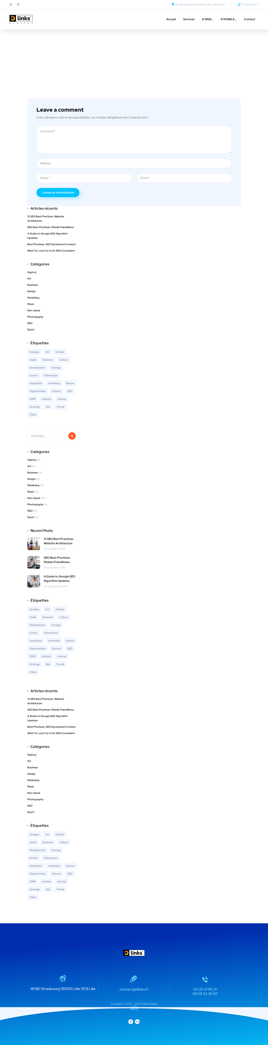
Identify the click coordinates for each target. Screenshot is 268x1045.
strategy (35, 406)
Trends (60, 406)
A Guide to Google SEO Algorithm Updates (47, 236)
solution (46, 399)
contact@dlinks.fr (134, 989)
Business (32, 285)
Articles (59, 352)
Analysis (34, 352)
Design (31, 291)
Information (51, 375)
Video (33, 414)
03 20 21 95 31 (205, 989)
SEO (29, 323)
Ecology (56, 367)
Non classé (33, 310)
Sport (30, 329)
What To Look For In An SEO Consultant (51, 250)
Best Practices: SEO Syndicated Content (51, 244)
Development (37, 367)
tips (48, 406)
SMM (33, 399)
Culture (63, 359)
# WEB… (207, 19)
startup (61, 399)
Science (56, 391)
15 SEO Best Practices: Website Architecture (45, 218)
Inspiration (36, 383)
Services (189, 19)
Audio (33, 359)
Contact (249, 19)
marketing (54, 383)
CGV (134, 1006)
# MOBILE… (229, 19)
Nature (70, 383)
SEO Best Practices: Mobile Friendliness (50, 227)
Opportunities (38, 391)
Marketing (33, 297)
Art (29, 278)
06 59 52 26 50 (205, 993)
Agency (31, 272)
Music (30, 304)
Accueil (171, 19)
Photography (35, 316)
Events (34, 375)
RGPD (134, 1009)
